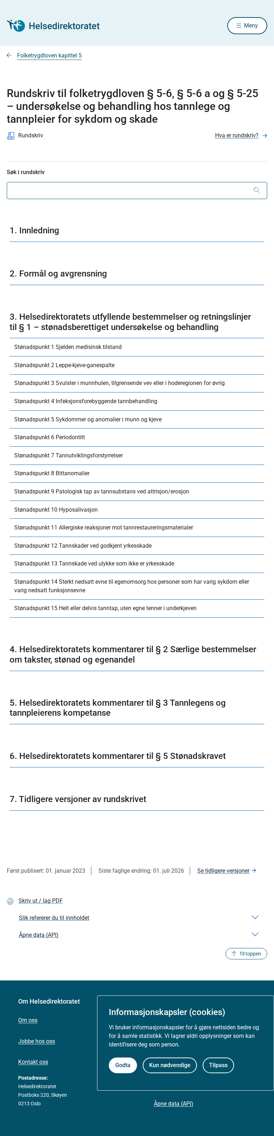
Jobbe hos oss (36, 1041)
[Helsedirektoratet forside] (58, 26)
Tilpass (218, 1065)
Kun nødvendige (170, 1065)
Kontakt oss (33, 1062)
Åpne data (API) (173, 1103)
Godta (123, 1065)
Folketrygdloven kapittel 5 (49, 55)
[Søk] (257, 190)
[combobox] (137, 190)
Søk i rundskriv (26, 172)
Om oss (27, 1020)
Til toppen (250, 954)
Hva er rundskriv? (237, 135)
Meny (251, 25)
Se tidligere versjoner (223, 870)
